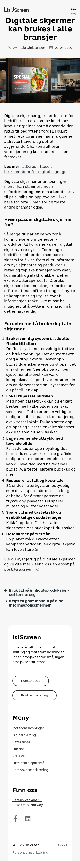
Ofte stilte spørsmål (28, 763)
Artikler (18, 756)
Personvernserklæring (30, 770)
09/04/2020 (63, 47)
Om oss (18, 749)
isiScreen (31, 845)
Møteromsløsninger (28, 728)
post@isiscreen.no (21, 569)
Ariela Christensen (31, 47)
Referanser (21, 742)
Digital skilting (24, 735)
